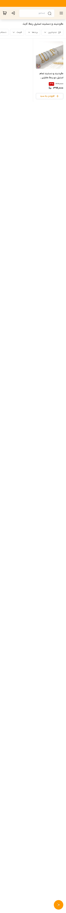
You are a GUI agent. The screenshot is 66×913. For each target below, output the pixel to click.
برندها (35, 32)
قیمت (19, 32)
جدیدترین (52, 32)
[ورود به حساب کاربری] (13, 13)
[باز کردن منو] (60, 13)
